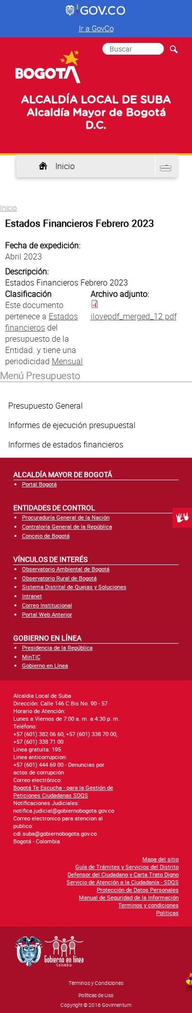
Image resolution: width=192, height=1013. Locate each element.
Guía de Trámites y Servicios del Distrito (127, 866)
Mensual (67, 361)
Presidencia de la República (57, 647)
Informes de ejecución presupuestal (72, 425)
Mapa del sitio (160, 859)
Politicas (167, 912)
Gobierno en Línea (45, 665)
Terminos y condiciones (148, 905)
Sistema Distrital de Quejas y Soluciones (74, 587)
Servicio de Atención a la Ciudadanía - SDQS (123, 882)
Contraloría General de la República (67, 526)
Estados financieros (41, 322)
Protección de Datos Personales (138, 889)
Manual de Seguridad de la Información (129, 897)
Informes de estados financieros (65, 444)
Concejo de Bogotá (46, 535)
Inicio (65, 166)
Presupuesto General (45, 405)
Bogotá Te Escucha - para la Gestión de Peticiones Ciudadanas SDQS (63, 791)
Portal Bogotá (39, 484)
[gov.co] (96, 10)
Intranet (32, 596)
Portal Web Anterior (47, 614)
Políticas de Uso (96, 995)
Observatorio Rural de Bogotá (59, 578)
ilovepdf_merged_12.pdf (134, 316)
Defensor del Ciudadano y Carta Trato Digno (123, 874)
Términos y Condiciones (96, 982)
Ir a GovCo (96, 28)
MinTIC (31, 657)
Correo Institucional (47, 605)
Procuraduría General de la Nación (66, 517)
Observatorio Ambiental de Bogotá (66, 569)
